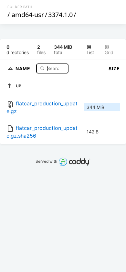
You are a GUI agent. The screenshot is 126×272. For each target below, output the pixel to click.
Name (24, 68)
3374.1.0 (60, 14)
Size (114, 68)
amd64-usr (28, 14)
